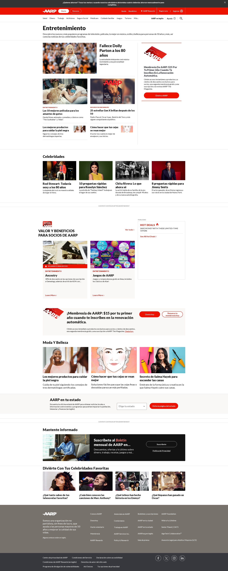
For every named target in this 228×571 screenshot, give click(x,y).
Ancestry (51, 275)
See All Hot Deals (147, 236)
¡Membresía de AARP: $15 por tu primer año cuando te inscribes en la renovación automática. (100, 317)
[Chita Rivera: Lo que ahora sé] (132, 170)
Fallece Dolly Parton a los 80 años (112, 50)
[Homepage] (50, 11)
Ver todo (129, 229)
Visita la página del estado (163, 406)
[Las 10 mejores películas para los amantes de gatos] (65, 91)
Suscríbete (161, 444)
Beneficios (133, 11)
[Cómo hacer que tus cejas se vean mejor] (127, 131)
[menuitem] (45, 19)
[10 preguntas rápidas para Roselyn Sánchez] (96, 170)
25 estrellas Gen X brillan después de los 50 (112, 112)
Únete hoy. (129, 331)
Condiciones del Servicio (82, 557)
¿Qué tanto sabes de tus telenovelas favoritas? (56, 496)
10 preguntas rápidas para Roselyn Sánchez (93, 185)
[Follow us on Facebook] (158, 558)
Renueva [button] (75, 11)
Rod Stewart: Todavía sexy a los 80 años (57, 185)
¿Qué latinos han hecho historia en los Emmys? (128, 496)
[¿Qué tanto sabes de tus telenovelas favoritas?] (59, 481)
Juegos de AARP (103, 275)
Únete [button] (63, 11)
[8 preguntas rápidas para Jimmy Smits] (168, 170)
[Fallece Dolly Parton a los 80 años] (70, 58)
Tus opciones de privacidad (108, 566)
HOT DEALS (147, 225)
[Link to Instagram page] (174, 558)
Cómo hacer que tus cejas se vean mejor (104, 129)
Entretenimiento (53, 271)
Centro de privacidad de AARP (55, 557)
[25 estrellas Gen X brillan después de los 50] (112, 91)
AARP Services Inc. (121, 534)
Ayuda (123, 11)
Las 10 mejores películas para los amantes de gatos (61, 112)
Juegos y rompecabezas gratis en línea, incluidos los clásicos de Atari (112, 280)
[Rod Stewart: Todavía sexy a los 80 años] (59, 170)
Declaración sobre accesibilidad (109, 557)
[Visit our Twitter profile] (166, 558)
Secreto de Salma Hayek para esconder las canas (158, 378)
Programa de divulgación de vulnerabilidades (61, 566)
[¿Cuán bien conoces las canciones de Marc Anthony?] (96, 481)
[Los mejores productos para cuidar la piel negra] (80, 131)
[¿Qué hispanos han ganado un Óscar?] (168, 481)
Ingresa (176, 11)
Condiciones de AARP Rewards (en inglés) (60, 562)
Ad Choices (88, 566)
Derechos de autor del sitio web (94, 562)
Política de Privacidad (161, 451)
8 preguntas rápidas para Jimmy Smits (168, 185)
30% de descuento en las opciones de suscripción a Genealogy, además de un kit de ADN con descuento (65, 280)
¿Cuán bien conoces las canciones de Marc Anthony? (95, 496)
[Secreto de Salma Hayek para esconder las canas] (162, 360)
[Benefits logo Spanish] (48, 227)
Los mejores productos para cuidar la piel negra (56, 129)
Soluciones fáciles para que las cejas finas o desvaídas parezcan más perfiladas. (114, 386)
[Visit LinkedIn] (182, 558)
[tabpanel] (168, 18)
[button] (181, 18)
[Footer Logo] (62, 514)
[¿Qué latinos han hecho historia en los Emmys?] (132, 481)
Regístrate (163, 11)
